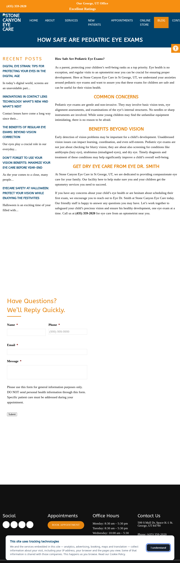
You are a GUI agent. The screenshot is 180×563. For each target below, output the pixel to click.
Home (34, 20)
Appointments (122, 20)
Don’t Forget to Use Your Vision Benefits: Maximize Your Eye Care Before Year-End (26, 162)
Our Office (92, 3)
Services (71, 20)
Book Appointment (66, 525)
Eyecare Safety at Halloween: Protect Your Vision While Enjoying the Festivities (26, 193)
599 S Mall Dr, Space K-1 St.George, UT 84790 (155, 524)
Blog (161, 20)
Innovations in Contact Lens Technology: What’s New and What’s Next (25, 101)
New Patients (94, 22)
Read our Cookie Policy (111, 554)
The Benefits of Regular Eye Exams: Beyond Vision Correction (24, 132)
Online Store (145, 22)
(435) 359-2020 (16, 6)
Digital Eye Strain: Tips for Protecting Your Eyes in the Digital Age (24, 71)
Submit (12, 414)
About (50, 20)
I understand (158, 547)
